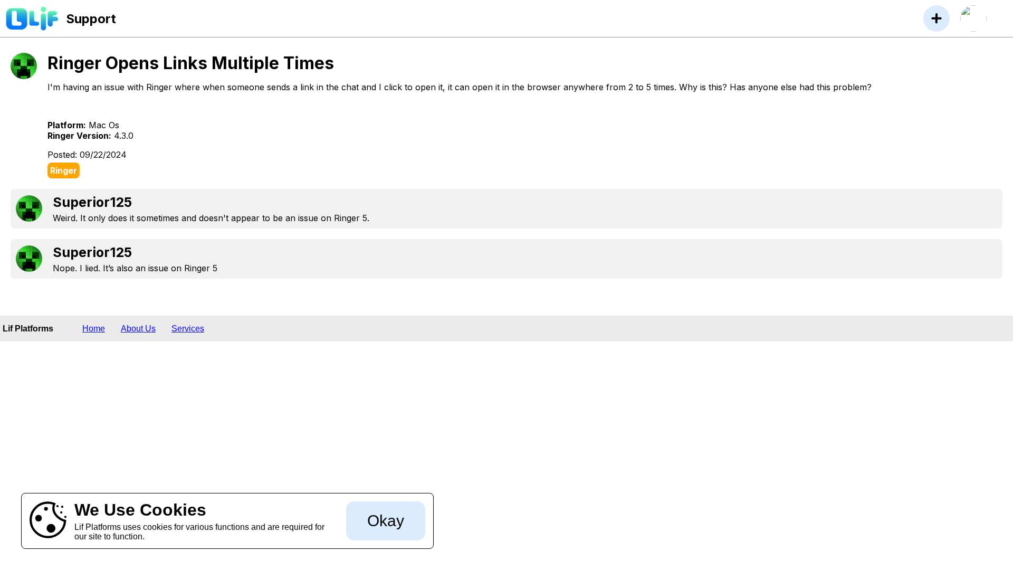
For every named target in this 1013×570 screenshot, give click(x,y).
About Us (138, 328)
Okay (385, 520)
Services (187, 328)
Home (93, 328)
